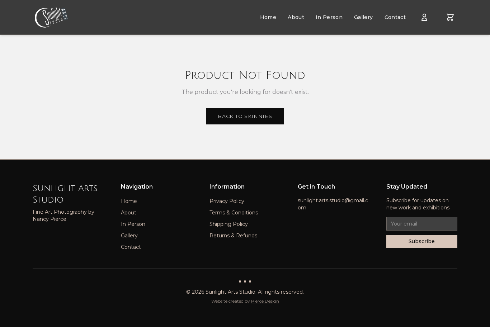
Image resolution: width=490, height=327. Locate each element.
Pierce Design (265, 301)
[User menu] (424, 17)
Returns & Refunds (233, 235)
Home (268, 17)
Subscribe (422, 241)
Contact (395, 17)
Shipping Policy (228, 224)
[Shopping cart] (450, 17)
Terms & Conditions (233, 212)
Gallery (363, 17)
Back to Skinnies (245, 116)
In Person (329, 17)
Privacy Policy (226, 201)
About (296, 17)
